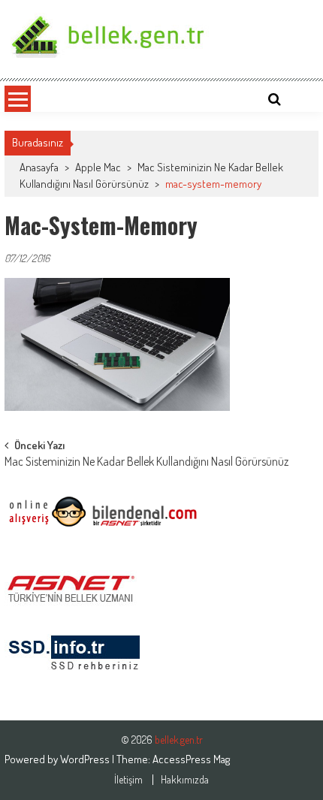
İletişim (128, 779)
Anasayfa (39, 167)
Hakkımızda (185, 779)
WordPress (86, 759)
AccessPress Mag (191, 759)
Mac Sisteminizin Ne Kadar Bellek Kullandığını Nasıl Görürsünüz (146, 463)
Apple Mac (98, 167)
